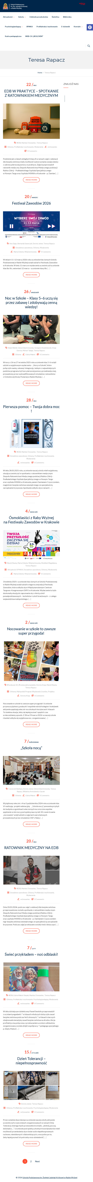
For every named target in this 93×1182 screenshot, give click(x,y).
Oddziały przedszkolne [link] (38, 17)
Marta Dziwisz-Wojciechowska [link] (25, 252)
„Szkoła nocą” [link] (31, 748)
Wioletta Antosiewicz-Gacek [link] (34, 791)
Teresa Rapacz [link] (42, 143)
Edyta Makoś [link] (30, 354)
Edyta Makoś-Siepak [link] (21, 995)
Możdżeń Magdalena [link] (49, 563)
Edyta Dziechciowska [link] (26, 348)
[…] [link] (56, 173)
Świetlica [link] (55, 17)
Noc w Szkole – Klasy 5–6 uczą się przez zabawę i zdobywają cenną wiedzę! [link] (31, 302)
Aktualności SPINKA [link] (15, 570)
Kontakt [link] (77, 26)
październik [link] (31, 742)
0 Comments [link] (32, 151)
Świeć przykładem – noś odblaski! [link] (31, 954)
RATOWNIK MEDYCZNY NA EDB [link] (31, 847)
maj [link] (31, 85)
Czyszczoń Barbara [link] (15, 789)
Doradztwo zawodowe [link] (24, 248)
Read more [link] (31, 180)
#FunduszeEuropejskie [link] (27, 685)
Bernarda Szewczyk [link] (25, 243)
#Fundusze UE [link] (12, 685)
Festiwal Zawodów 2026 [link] (31, 203)
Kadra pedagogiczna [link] (13, 36)
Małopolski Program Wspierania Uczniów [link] (32, 691)
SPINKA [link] (29, 26)
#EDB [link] (19, 143)
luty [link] (31, 949)
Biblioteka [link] (67, 17)
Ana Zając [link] (13, 243)
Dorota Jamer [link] (38, 243)
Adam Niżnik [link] (12, 348)
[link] (90, 27)
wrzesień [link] (31, 292)
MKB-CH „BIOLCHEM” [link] (34, 36)
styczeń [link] (31, 1053)
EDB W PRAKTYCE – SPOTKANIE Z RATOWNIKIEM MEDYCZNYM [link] (31, 93)
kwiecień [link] (31, 512)
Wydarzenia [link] (38, 147)
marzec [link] (31, 197)
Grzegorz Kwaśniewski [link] (42, 348)
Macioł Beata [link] (12, 563)
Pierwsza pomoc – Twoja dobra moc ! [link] (31, 408)
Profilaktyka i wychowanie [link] (47, 26)
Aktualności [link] (8, 17)
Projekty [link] (51, 691)
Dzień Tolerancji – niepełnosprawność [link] (31, 1060)
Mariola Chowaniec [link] (29, 143)
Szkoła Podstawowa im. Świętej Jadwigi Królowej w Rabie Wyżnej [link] (50, 1177)
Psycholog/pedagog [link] (13, 26)
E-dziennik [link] (65, 26)
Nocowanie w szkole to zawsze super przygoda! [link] (31, 631)
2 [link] (30, 1161)
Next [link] (37, 1161)
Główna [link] (10, 147)
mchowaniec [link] (52, 147)
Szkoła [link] (21, 17)
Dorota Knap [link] (41, 685)
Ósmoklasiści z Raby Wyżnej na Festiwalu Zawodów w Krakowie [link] (31, 519)
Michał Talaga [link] (28, 350)
